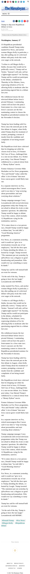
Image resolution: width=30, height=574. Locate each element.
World (2, 21)
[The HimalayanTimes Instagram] (10, 2)
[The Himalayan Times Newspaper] (15, 8)
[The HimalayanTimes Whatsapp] (16, 2)
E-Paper (19, 568)
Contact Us (11, 568)
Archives (22, 565)
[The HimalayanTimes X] (5, 2)
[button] (6, 13)
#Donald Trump (8, 520)
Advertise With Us (11, 565)
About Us (9, 563)
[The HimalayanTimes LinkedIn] (21, 2)
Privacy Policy (19, 563)
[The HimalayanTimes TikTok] (13, 2)
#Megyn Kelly (7, 523)
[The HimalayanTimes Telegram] (24, 2)
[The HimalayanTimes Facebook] (2, 2)
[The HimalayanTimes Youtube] (8, 2)
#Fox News (20, 520)
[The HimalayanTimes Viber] (18, 2)
